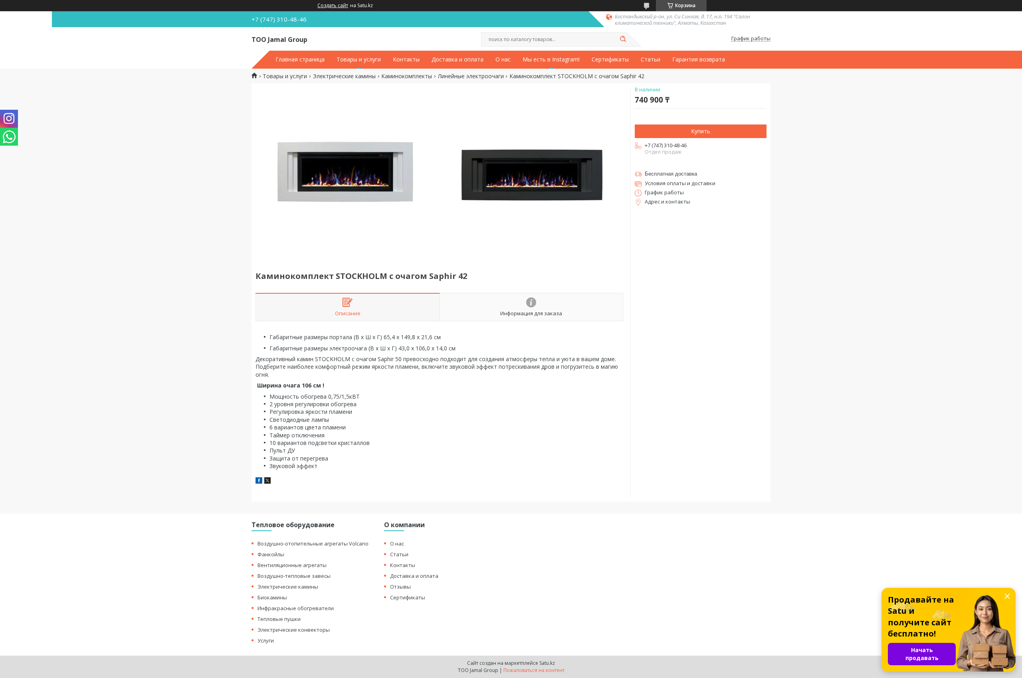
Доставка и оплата (457, 59)
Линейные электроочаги (471, 76)
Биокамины (272, 597)
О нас (503, 59)
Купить (700, 131)
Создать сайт (332, 5)
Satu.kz (547, 663)
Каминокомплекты (406, 76)
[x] (267, 481)
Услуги (265, 640)
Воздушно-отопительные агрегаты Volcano (312, 543)
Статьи (650, 59)
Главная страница (300, 59)
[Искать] (623, 39)
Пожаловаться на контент (533, 670)
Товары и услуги (359, 59)
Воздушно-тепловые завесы (294, 575)
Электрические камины (344, 76)
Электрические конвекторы (293, 629)
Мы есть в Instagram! (551, 59)
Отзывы (400, 586)
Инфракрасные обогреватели (295, 608)
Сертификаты (610, 59)
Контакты (406, 59)
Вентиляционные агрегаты (292, 565)
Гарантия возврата (698, 59)
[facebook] (259, 481)
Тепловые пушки (279, 619)
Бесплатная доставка (671, 174)
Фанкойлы (270, 554)
